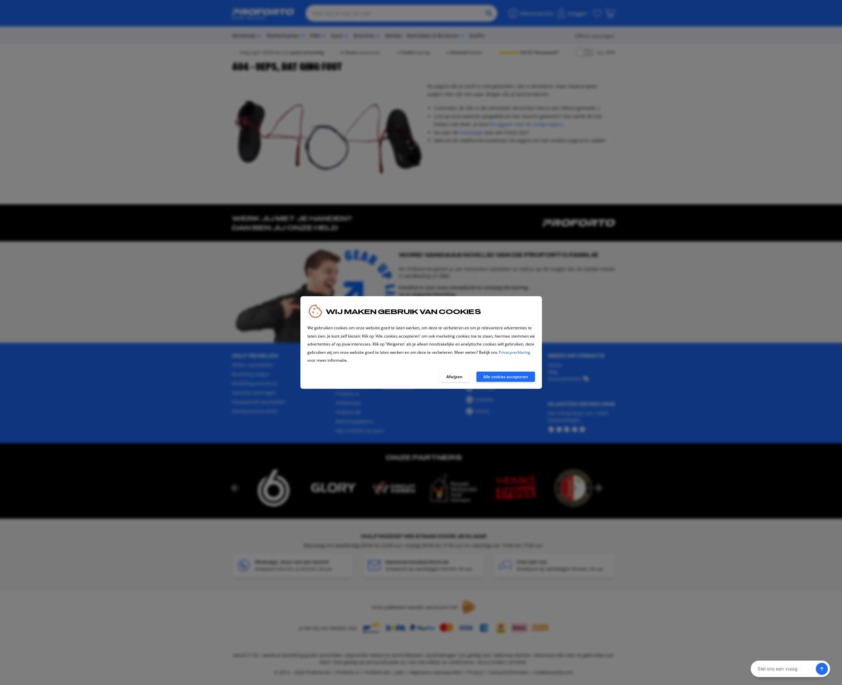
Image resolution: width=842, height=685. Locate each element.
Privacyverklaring (514, 352)
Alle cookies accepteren (505, 377)
